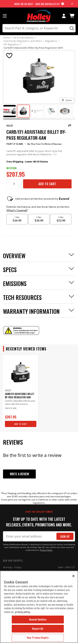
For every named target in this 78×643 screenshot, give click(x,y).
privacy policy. (23, 612)
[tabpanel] (20, 392)
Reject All (37, 628)
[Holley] (39, 16)
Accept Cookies (37, 619)
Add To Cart (47, 184)
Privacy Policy (46, 550)
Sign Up (65, 536)
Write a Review (19, 474)
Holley (9, 125)
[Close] (73, 576)
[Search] (71, 28)
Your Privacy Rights (38, 637)
